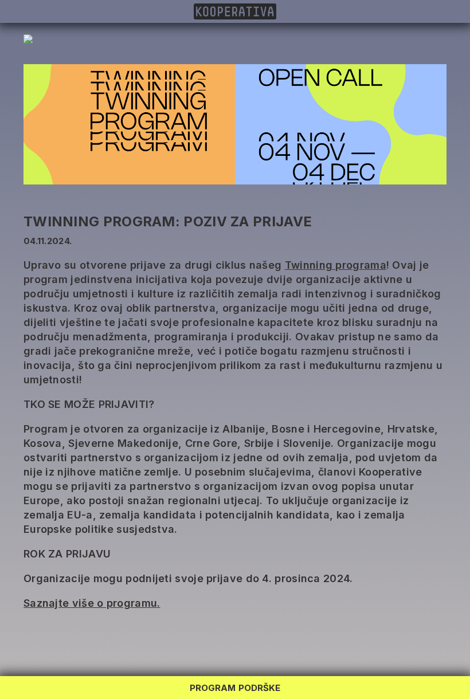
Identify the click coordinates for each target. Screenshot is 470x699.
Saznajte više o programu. (91, 603)
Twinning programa (335, 265)
